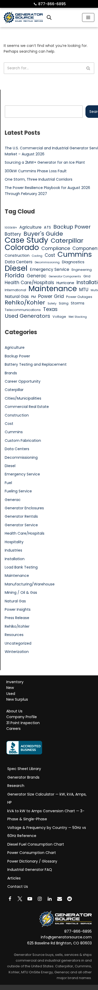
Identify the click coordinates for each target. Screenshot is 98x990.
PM (33, 297)
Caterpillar (67, 240)
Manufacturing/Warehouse (30, 584)
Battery (13, 234)
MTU (83, 289)
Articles (14, 878)
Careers (13, 728)
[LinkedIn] (49, 898)
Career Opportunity (23, 381)
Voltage (59, 316)
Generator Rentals (21, 516)
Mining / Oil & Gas (21, 592)
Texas (50, 309)
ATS (47, 227)
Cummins (74, 254)
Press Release (17, 617)
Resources (14, 634)
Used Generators (27, 316)
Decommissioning (47, 262)
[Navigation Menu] (88, 17)
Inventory (15, 682)
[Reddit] (69, 898)
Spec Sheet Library (24, 768)
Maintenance (52, 288)
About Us (14, 711)
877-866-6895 (49, 4)
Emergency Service (49, 269)
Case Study (26, 240)
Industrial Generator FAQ (29, 869)
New (10, 687)
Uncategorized (18, 643)
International (15, 290)
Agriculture (30, 227)
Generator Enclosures (24, 508)
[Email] (59, 898)
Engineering (82, 269)
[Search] (88, 68)
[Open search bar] (49, 17)
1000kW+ (11, 228)
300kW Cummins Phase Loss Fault (36, 171)
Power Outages (79, 297)
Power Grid (51, 296)
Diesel (16, 268)
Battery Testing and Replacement (36, 364)
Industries (13, 550)
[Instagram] (39, 898)
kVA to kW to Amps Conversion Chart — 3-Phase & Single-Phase (45, 815)
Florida (14, 275)
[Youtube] (29, 898)
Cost (50, 255)
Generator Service (21, 525)
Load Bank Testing (21, 567)
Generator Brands (23, 777)
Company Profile (21, 717)
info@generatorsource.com (66, 937)
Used (10, 693)
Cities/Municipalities (23, 398)
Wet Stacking (77, 317)
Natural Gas (17, 296)
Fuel (8, 482)
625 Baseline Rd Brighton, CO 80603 (59, 943)
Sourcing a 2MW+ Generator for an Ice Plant (45, 162)
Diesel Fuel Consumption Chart (35, 844)
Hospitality (14, 542)
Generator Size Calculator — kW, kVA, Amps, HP (47, 798)
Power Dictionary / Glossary (32, 861)
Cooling (37, 256)
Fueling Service (18, 491)
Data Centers (18, 262)
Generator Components (65, 276)
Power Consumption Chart (31, 852)
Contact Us (17, 886)
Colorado (22, 247)
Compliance (55, 248)
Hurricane (65, 282)
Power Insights (18, 609)
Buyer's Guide (43, 234)
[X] (20, 898)
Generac (37, 276)
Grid (86, 276)
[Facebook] (10, 898)
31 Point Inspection (23, 722)
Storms (77, 303)
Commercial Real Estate (27, 406)
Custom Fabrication (23, 440)
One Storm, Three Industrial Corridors (38, 179)
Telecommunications (23, 310)
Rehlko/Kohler (25, 302)
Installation (15, 558)
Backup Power (72, 227)
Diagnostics (73, 262)
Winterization (17, 651)
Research (15, 785)
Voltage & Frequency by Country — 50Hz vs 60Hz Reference (46, 832)
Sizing (63, 303)
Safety (52, 303)
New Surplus (17, 699)
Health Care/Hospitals (29, 282)
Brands (11, 373)
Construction (17, 255)
